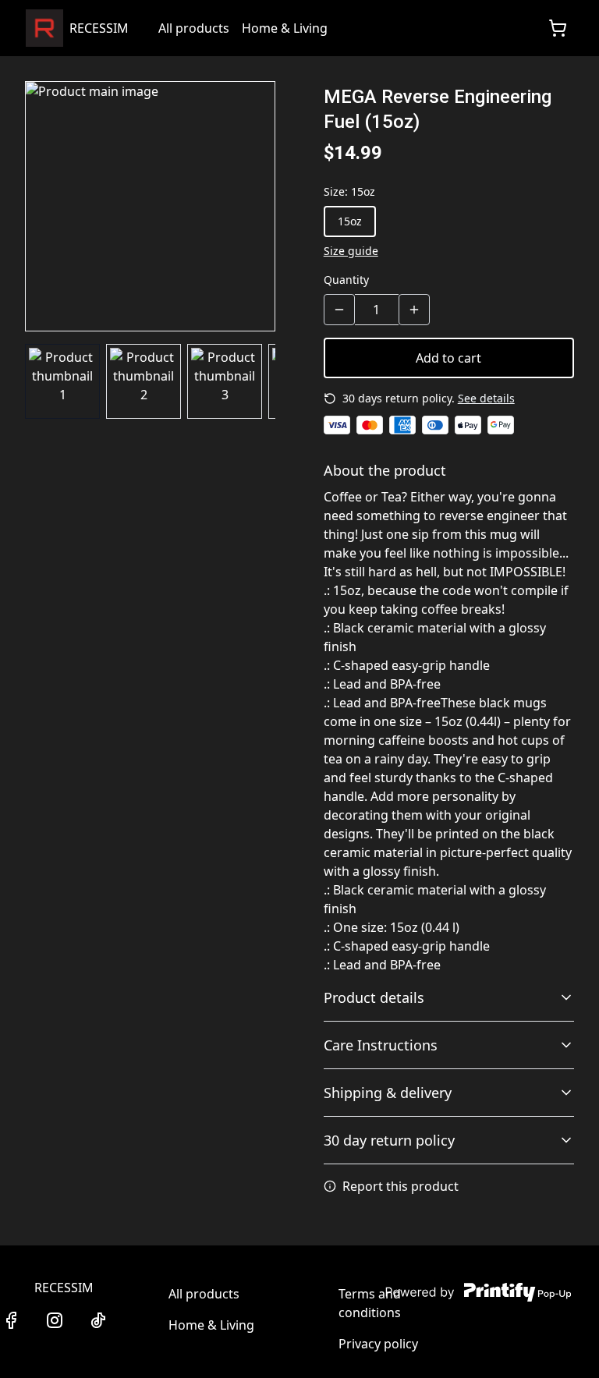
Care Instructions (381, 1045)
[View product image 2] (143, 381)
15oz (350, 221)
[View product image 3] (224, 381)
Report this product (400, 1186)
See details (486, 398)
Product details (374, 997)
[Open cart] (557, 28)
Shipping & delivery (388, 1092)
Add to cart (448, 358)
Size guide (351, 250)
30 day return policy (389, 1140)
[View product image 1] (62, 381)
